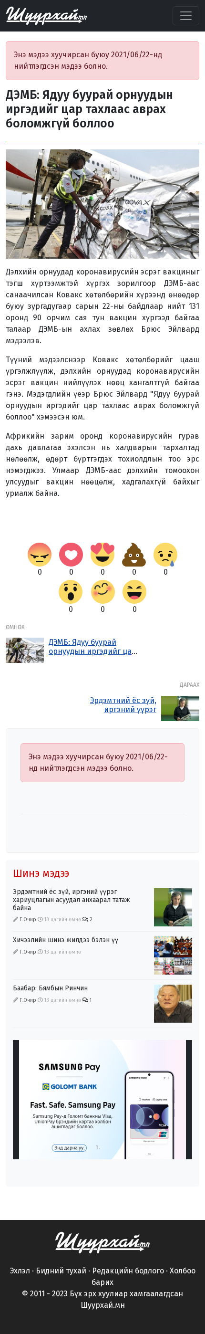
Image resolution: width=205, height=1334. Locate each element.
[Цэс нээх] (186, 15)
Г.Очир (28, 919)
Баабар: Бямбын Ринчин (50, 988)
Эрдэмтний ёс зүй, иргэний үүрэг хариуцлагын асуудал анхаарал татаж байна (115, 714)
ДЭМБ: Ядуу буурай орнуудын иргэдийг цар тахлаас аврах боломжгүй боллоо (92, 656)
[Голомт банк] (102, 1099)
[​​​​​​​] (102, 1242)
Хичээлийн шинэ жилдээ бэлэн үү (65, 940)
